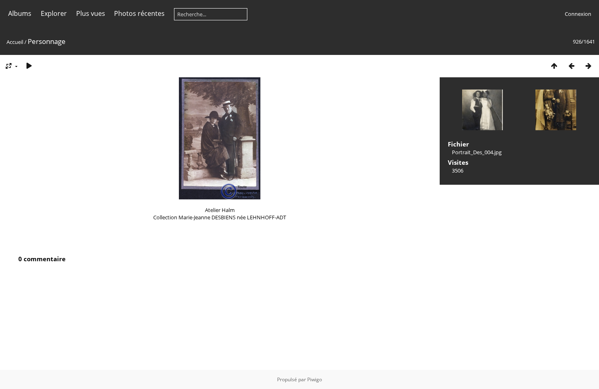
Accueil (15, 42)
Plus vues (90, 13)
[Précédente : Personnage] (571, 65)
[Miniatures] (554, 65)
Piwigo (314, 379)
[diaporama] (28, 65)
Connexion (578, 13)
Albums (19, 13)
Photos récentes (139, 13)
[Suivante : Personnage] (588, 65)
